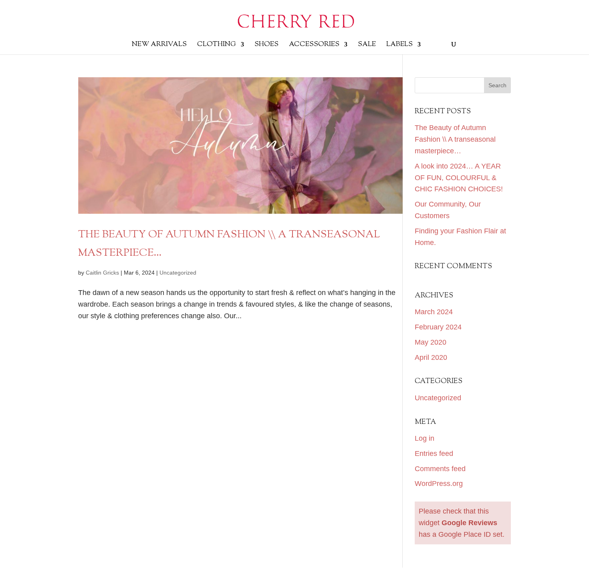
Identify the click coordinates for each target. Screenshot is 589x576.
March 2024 (434, 312)
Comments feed (440, 469)
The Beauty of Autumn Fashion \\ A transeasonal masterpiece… (455, 139)
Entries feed (434, 454)
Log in (424, 438)
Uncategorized (177, 272)
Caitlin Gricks (102, 272)
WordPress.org (439, 484)
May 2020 (430, 342)
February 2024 (438, 327)
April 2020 (431, 357)
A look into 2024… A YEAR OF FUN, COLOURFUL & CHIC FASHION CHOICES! (459, 177)
